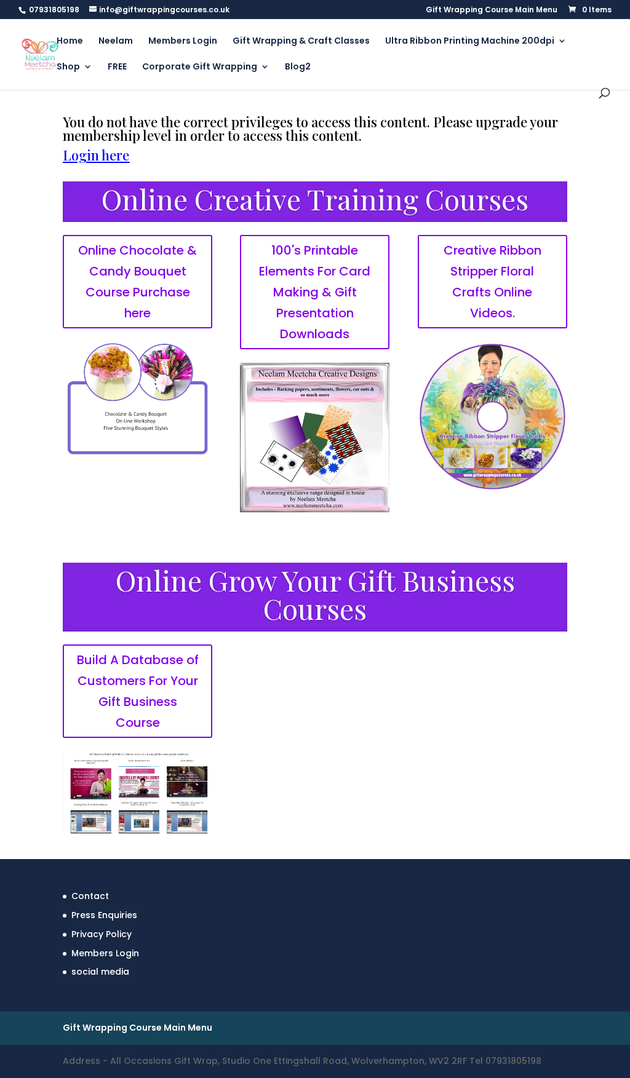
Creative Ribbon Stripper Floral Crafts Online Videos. (492, 282)
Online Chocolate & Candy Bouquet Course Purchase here (137, 282)
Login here (96, 155)
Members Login (182, 41)
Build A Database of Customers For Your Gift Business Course (138, 691)
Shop (68, 67)
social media (100, 971)
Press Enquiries (104, 915)
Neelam (115, 41)
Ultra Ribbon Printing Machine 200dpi (469, 41)
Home (70, 41)
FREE (117, 67)
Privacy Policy (101, 934)
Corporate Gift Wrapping (199, 67)
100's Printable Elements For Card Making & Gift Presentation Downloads (314, 292)
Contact (90, 896)
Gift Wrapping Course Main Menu (491, 10)
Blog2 (298, 67)
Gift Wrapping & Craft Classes (301, 41)
